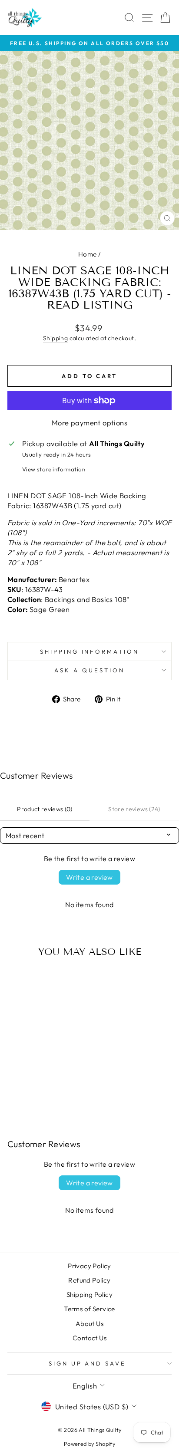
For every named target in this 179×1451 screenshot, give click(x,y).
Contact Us (89, 1338)
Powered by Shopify (89, 1443)
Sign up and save (87, 1363)
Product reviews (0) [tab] (45, 809)
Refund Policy (89, 1280)
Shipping (55, 338)
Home (87, 254)
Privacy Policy (89, 1266)
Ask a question (89, 670)
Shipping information (89, 651)
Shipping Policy (89, 1294)
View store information (53, 469)
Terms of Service (89, 1309)
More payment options (89, 422)
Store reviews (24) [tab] (134, 809)
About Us (89, 1323)
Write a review (89, 877)
